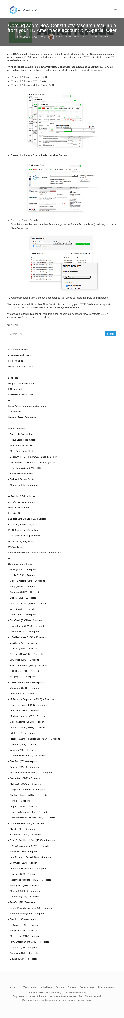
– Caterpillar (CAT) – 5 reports (23, 897)
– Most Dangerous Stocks (21, 451)
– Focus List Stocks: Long (21, 434)
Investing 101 (15, 513)
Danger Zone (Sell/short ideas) (24, 383)
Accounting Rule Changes (21, 524)
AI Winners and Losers (19, 355)
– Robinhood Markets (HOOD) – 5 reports (29, 880)
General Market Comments (22, 417)
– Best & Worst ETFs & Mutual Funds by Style (31, 462)
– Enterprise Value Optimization (24, 536)
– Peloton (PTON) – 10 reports (23, 631)
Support (60, 987)
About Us (15, 987)
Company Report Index (20, 564)
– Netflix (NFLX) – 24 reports (22, 575)
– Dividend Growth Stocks (21, 479)
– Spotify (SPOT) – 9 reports (22, 643)
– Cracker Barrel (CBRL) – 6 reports (26, 756)
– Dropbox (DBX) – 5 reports (22, 874)
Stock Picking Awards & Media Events (27, 406)
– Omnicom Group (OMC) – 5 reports (27, 868)
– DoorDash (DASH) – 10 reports (25, 620)
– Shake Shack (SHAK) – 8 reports (25, 682)
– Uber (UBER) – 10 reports (22, 615)
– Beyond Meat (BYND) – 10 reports (26, 626)
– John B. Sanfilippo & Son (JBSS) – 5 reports (31, 840)
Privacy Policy (84, 1000)
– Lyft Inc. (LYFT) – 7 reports (22, 733)
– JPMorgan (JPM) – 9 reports (23, 660)
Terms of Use (65, 1000)
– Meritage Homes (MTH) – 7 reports (27, 716)
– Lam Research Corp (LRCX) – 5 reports (29, 857)
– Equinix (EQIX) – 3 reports (22, 959)
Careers (72, 987)
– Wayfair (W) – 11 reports (21, 609)
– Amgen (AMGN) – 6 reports (23, 806)
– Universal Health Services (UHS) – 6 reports (31, 818)
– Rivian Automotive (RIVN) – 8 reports (28, 665)
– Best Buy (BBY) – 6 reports (22, 761)
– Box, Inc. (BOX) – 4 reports (23, 919)
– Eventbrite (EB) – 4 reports (22, 947)
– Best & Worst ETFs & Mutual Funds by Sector (32, 457)
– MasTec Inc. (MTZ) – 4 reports (24, 936)
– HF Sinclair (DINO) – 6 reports (24, 834)
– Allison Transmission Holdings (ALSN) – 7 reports (34, 739)
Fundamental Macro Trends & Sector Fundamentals (34, 552)
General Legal (87, 987)
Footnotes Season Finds (20, 395)
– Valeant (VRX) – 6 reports (22, 750)
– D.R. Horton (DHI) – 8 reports (24, 671)
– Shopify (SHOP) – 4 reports (23, 930)
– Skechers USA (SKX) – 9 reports (25, 654)
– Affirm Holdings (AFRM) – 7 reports (27, 727)
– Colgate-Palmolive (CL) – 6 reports (27, 789)
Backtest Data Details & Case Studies (27, 519)
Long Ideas (14, 378)
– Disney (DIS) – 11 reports (22, 598)
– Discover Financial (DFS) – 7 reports (27, 705)
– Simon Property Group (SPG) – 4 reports (30, 908)
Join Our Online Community (22, 502)
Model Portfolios (16, 428)
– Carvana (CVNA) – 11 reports (24, 592)
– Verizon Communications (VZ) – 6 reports (30, 772)
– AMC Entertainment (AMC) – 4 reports (28, 942)
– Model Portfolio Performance (23, 485)
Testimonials (14, 411)
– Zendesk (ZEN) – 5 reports (22, 851)
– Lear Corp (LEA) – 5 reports (23, 863)
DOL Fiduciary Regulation (21, 541)
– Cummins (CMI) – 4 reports (23, 953)
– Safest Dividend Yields (20, 473)
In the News (46, 987)
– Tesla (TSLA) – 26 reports (22, 569)
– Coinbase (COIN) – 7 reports (23, 688)
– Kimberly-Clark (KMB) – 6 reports (26, 823)
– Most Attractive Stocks (20, 445)
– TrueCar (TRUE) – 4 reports (23, 902)
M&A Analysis (15, 547)
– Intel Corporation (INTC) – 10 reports (28, 603)
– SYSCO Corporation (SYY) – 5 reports (28, 846)
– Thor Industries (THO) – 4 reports (26, 913)
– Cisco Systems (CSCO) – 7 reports (27, 722)
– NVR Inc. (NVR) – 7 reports (23, 744)
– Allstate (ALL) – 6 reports (21, 829)
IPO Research (15, 389)
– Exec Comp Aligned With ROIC (24, 468)
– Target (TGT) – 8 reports (21, 677)
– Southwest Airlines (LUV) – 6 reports (27, 795)
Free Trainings (15, 361)
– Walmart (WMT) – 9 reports (23, 648)
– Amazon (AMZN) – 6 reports (23, 767)
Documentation (106, 987)
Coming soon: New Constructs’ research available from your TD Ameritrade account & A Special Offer (62, 28)
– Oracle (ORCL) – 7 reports (22, 693)
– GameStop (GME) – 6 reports (24, 778)
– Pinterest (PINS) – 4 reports (23, 925)
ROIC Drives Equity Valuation (23, 530)
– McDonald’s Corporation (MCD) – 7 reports (31, 699)
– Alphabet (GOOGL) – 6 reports (24, 784)
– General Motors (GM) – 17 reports (26, 581)
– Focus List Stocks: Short (21, 440)
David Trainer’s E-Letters (21, 366)
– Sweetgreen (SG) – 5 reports (24, 885)
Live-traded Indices (18, 349)
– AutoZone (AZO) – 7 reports (23, 710)
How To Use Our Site (19, 507)
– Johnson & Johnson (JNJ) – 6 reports (28, 812)
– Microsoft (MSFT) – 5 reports (24, 891)
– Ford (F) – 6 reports (19, 801)
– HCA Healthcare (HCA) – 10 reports (27, 637)
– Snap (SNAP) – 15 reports (22, 586)
